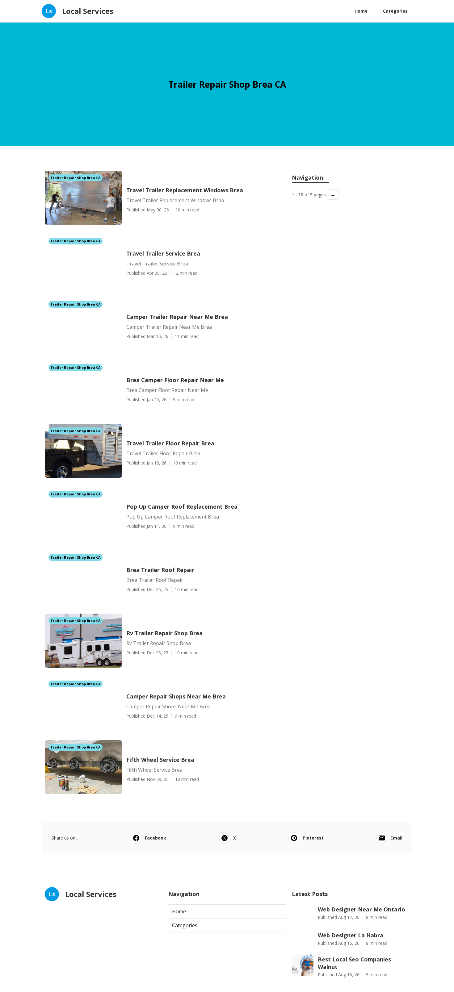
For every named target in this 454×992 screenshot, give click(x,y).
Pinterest (313, 838)
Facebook (155, 838)
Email (396, 838)
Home (361, 11)
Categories (395, 11)
